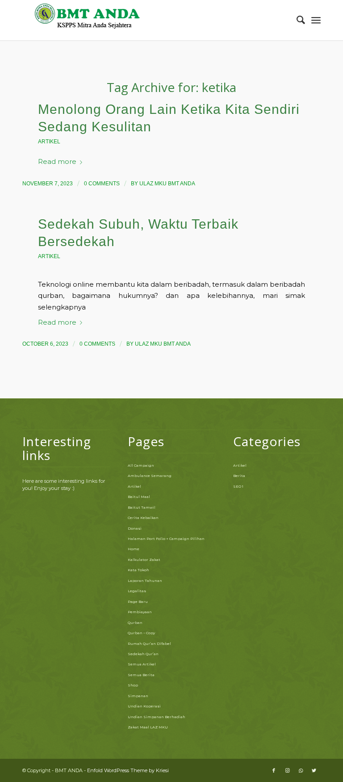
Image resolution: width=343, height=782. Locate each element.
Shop (133, 685)
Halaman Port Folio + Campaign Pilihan (166, 538)
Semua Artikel (142, 664)
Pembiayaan (140, 612)
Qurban (135, 622)
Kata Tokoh (138, 570)
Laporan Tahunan (145, 580)
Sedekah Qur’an (143, 654)
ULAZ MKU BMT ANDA (167, 183)
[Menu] (316, 20)
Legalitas (137, 591)
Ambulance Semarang (150, 475)
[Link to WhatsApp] (300, 770)
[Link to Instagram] (287, 770)
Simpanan (138, 696)
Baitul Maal (139, 496)
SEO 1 (238, 486)
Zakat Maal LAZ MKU (148, 727)
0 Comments (102, 183)
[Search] (296, 20)
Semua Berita (141, 675)
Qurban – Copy (141, 633)
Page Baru (138, 601)
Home (133, 549)
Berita (239, 475)
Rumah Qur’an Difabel (149, 643)
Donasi (135, 528)
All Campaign (141, 465)
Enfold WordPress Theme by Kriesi (128, 770)
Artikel (49, 141)
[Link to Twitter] (314, 770)
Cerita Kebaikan (143, 517)
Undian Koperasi (144, 706)
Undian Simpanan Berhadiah (156, 717)
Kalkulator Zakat (144, 559)
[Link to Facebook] (273, 770)
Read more (57, 162)
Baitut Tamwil (141, 507)
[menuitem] (296, 20)
